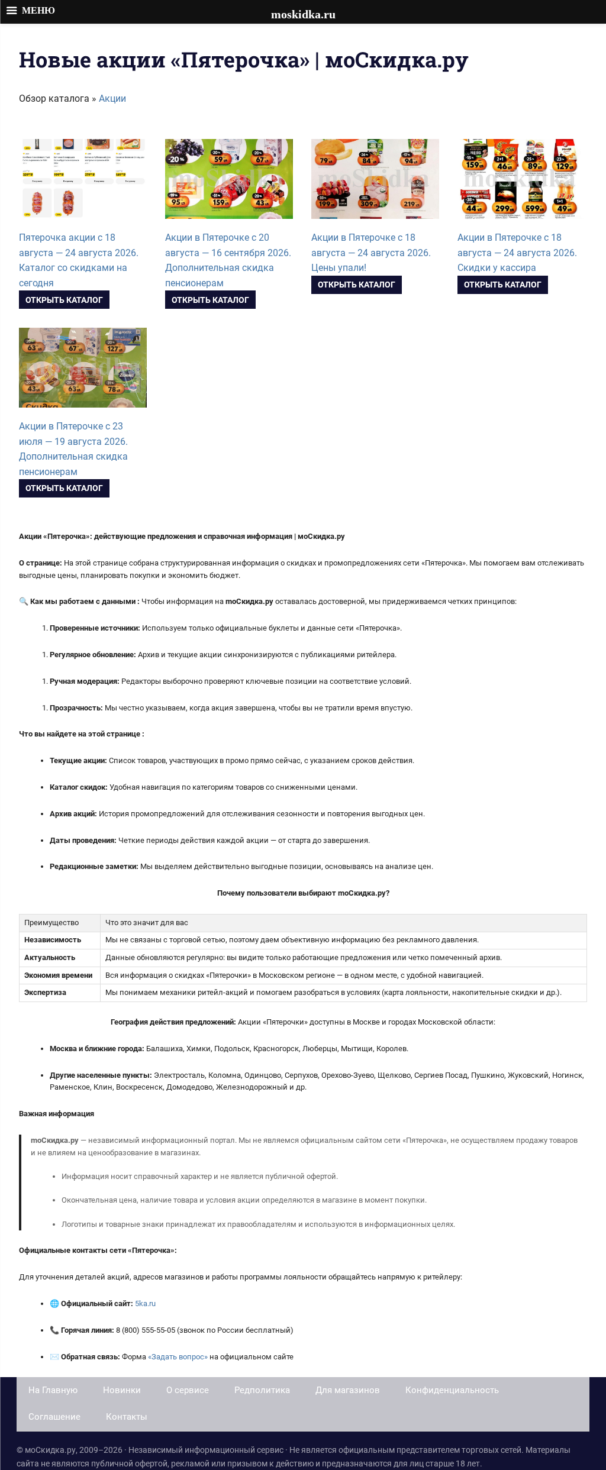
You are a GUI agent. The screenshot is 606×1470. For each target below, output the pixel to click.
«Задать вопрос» (178, 1356)
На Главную (53, 1390)
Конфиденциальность (452, 1390)
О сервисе (187, 1390)
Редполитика (262, 1390)
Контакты (126, 1416)
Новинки (122, 1390)
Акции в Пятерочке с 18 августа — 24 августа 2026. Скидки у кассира (517, 252)
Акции (112, 98)
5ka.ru (145, 1303)
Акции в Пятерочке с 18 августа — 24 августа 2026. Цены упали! (371, 252)
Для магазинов (347, 1390)
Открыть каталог (64, 300)
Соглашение (54, 1416)
